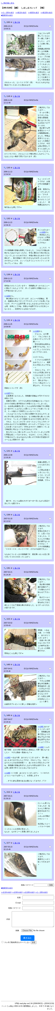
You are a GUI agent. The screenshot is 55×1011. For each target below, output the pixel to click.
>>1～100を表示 (7, 13)
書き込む (27, 938)
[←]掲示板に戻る (7, 3)
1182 (8, 219)
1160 (8, 168)
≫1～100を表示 (41, 892)
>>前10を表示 (20, 13)
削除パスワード (27, 885)
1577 (8, 843)
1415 (8, 619)
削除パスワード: (14, 908)
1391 (8, 568)
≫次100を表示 (29, 892)
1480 (8, 665)
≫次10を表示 (6, 892)
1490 (8, 715)
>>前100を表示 (46, 13)
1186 (8, 274)
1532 (8, 792)
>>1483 (7, 758)
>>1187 (7, 393)
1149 (8, 96)
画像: (17, 930)
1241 (8, 451)
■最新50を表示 (7, 15)
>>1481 (41, 727)
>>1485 (7, 773)
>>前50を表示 (33, 13)
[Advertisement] (27, 971)
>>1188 (36, 331)
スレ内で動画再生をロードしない (17, 942)
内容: (8, 919)
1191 (8, 320)
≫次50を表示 (17, 892)
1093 (8, 22)
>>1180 (42, 232)
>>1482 (41, 747)
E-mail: (18, 903)
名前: (19, 898)
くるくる (16, 22)
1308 (8, 515)
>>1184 (7, 296)
